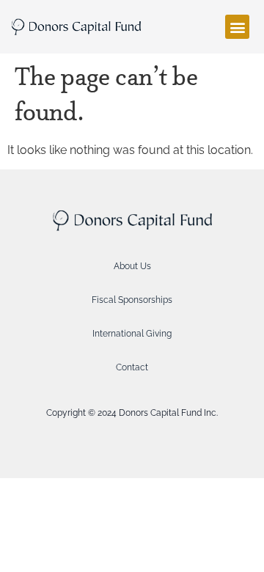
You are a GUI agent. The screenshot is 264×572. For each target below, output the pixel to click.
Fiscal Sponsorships (132, 300)
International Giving (132, 334)
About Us (132, 266)
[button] (237, 27)
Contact (132, 367)
